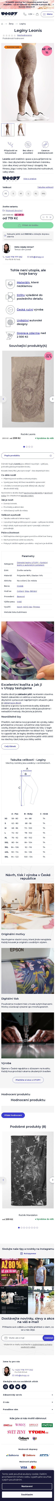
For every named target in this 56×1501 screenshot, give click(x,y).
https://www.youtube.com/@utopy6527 (17, 1386)
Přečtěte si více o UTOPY (28, 1080)
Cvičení (20, 591)
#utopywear (30, 1253)
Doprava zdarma (28, 333)
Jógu (27, 591)
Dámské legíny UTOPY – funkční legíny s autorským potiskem (32, 563)
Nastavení (27, 1486)
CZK (30, 14)
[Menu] (48, 14)
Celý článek (10, 746)
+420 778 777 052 (25, 14)
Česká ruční (25, 309)
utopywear (5, 1386)
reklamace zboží (12, 703)
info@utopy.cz (37, 257)
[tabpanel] (28, 396)
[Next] (52, 399)
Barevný (21, 596)
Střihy (21, 295)
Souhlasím (27, 1494)
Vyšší (19, 602)
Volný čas (27, 607)
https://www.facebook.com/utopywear (11, 1386)
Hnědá (20, 586)
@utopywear (23, 1386)
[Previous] (3, 399)
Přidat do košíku (30, 225)
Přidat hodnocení (13, 1115)
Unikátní (23, 320)
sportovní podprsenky (33, 493)
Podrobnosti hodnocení (13, 38)
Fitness (36, 607)
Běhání (33, 591)
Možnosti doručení (14, 210)
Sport (19, 607)
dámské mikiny (27, 496)
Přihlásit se (49, 1338)
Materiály (23, 282)
